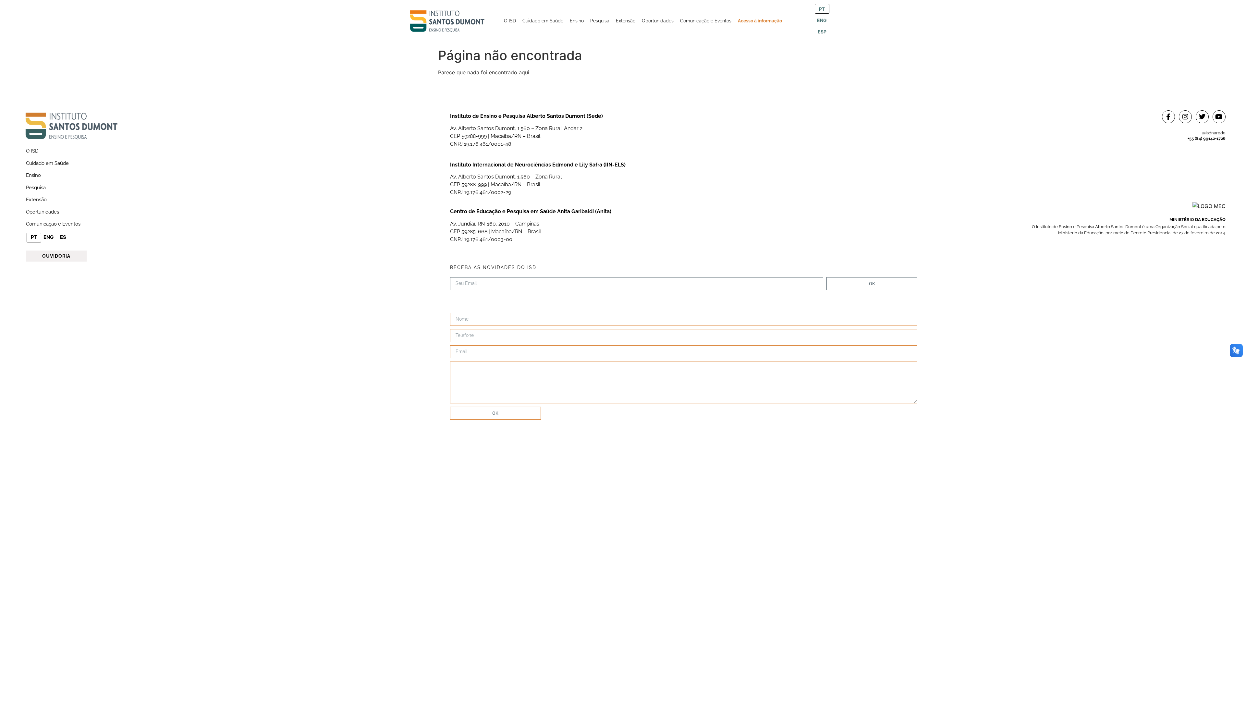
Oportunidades (42, 212)
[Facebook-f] (1168, 116)
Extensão (36, 200)
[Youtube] (1219, 116)
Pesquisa (36, 188)
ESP (822, 31)
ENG (822, 20)
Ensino (33, 175)
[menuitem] (510, 21)
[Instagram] (1185, 116)
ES (63, 237)
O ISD (32, 151)
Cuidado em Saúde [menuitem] (542, 20)
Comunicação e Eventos (53, 224)
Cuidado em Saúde (47, 163)
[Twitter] (1202, 116)
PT (822, 9)
